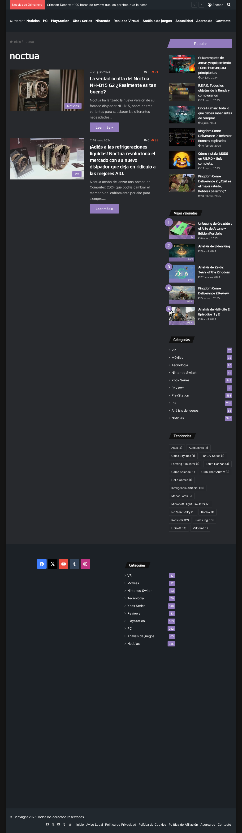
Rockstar (180, 520)
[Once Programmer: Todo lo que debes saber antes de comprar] (182, 114)
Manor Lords (181, 496)
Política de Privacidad (120, 824)
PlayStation (60, 21)
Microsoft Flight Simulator (190, 504)
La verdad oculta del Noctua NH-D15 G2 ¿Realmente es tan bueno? (123, 85)
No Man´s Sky (182, 512)
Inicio (17, 42)
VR (174, 350)
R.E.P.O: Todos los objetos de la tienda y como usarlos (213, 90)
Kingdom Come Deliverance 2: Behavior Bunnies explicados (215, 136)
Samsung (204, 520)
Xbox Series (82, 21)
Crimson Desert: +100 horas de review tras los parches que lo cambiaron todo (105, 5)
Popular (200, 43)
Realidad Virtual (126, 21)
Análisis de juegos (157, 21)
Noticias (33, 21)
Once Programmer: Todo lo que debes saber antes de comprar (215, 113)
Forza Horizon (217, 464)
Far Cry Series (213, 456)
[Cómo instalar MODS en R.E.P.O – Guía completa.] (182, 160)
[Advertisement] (150, 724)
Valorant (200, 528)
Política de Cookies (152, 824)
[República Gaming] (17, 20)
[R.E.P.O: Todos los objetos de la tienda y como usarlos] (182, 92)
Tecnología (180, 365)
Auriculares (198, 447)
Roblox (207, 512)
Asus (176, 447)
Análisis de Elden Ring (214, 246)
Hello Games (181, 480)
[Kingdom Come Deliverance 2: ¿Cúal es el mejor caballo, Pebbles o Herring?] (182, 183)
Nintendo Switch (184, 373)
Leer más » (104, 127)
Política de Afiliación (183, 824)
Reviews (178, 388)
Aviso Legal (94, 824)
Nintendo (102, 21)
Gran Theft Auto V (215, 472)
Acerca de (204, 21)
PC (45, 21)
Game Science (183, 472)
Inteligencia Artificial (187, 488)
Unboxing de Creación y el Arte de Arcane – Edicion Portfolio (215, 228)
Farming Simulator (185, 464)
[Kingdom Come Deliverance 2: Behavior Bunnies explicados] (182, 137)
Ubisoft (178, 528)
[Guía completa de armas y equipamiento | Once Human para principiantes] (182, 64)
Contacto (223, 21)
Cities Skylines (183, 456)
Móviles (177, 357)
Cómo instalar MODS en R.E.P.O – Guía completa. (213, 158)
